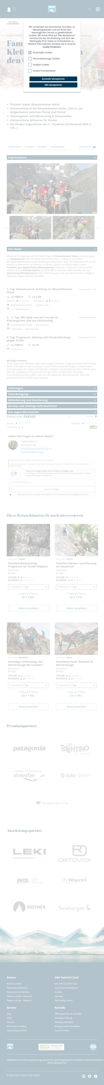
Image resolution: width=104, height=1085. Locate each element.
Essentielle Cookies (42, 52)
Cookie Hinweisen (52, 46)
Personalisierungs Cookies (46, 58)
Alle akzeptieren (53, 84)
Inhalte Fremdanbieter (44, 70)
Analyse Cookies (41, 64)
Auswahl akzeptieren (53, 78)
